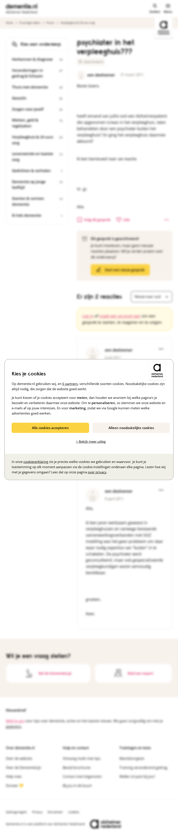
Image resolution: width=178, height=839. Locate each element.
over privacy (97, 472)
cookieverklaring (35, 461)
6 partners (70, 384)
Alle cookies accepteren (50, 428)
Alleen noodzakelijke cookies (131, 428)
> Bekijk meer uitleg (91, 441)
